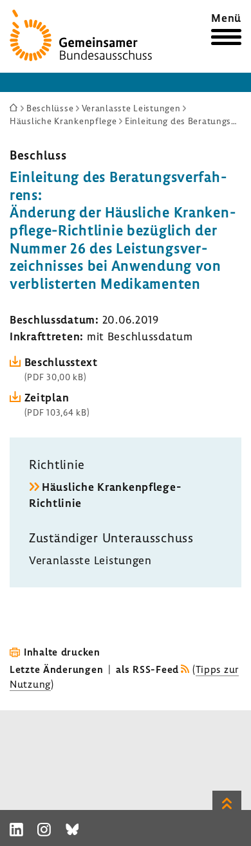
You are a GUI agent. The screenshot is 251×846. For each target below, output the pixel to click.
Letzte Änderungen (56, 669)
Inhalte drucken (62, 651)
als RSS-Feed (147, 669)
